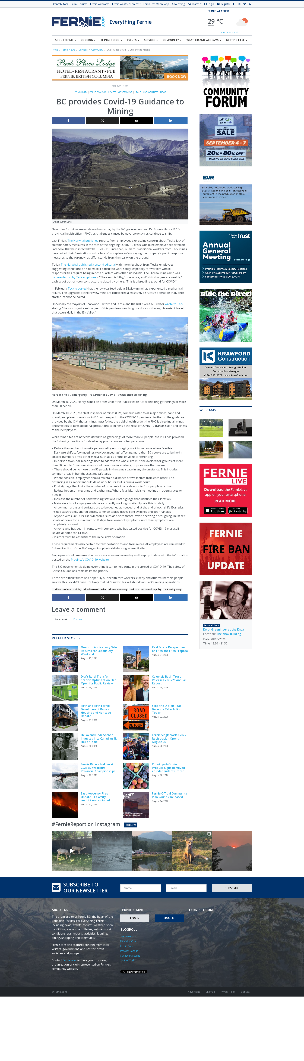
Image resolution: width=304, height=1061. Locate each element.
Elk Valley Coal (128, 941)
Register (225, 4)
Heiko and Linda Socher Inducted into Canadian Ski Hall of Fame (99, 738)
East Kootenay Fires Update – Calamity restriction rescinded (95, 797)
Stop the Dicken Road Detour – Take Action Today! (167, 709)
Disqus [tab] (77, 619)
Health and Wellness (146, 92)
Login (210, 4)
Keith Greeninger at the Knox (223, 629)
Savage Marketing (130, 955)
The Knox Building (228, 634)
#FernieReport (128, 936)
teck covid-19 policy (151, 589)
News (163, 92)
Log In (135, 918)
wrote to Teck (174, 304)
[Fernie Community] (80, 20)
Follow (131, 825)
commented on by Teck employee (74, 277)
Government (125, 92)
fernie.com (70, 960)
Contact (245, 991)
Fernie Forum (127, 946)
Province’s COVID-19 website (90, 559)
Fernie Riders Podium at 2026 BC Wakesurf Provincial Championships (98, 767)
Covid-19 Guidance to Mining (67, 589)
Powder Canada (129, 951)
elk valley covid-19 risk (95, 589)
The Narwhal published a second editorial (88, 264)
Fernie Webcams (99, 4)
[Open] (72, 851)
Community (80, 92)
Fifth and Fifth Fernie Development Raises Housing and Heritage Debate (96, 711)
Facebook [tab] (61, 619)
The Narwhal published (82, 241)
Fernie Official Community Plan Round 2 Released (169, 795)
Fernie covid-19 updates (103, 92)
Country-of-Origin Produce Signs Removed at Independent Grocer (168, 767)
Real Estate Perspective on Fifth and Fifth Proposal (170, 649)
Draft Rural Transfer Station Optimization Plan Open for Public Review (98, 680)
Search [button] (195, 4)
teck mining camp (173, 589)
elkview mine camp (118, 589)
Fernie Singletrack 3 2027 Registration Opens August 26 (169, 738)
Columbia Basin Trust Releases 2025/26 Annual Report (169, 680)
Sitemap (210, 991)
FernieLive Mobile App (156, 4)
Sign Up (169, 918)
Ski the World (127, 960)
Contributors (60, 4)
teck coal (134, 589)
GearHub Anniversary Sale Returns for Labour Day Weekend (99, 650)
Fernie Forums (79, 4)
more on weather (229, 32)
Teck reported (77, 288)
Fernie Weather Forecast (126, 4)
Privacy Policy (228, 991)
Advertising (178, 4)
